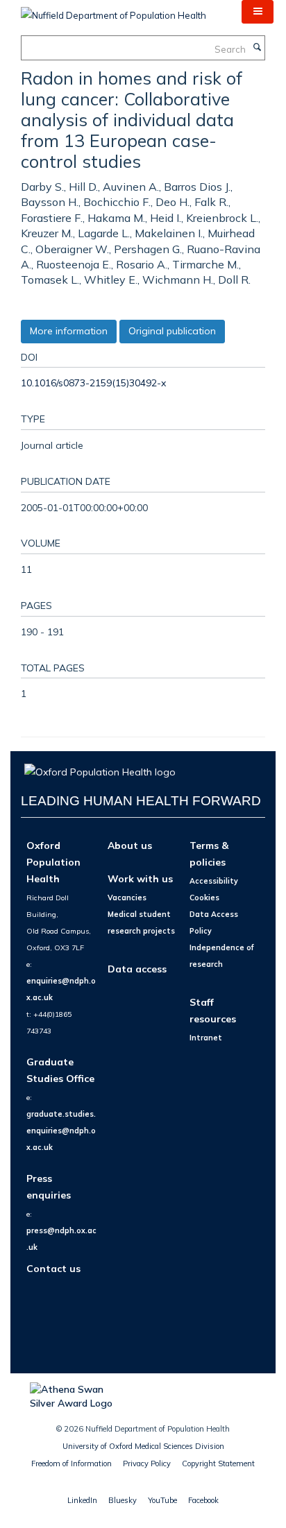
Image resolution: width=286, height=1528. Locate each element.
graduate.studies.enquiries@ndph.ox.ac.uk (61, 1130)
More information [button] (69, 331)
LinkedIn (82, 1500)
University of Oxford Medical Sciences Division (143, 1446)
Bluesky (122, 1500)
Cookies (204, 897)
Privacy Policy (147, 1463)
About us (130, 845)
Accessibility (214, 881)
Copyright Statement (218, 1463)
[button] (258, 12)
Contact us (53, 1268)
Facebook (203, 1500)
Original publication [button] (172, 331)
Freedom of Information (71, 1463)
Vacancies (127, 897)
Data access (137, 969)
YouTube (162, 1500)
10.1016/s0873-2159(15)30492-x (93, 382)
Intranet (206, 1037)
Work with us (140, 878)
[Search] (256, 47)
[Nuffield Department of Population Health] (113, 10)
